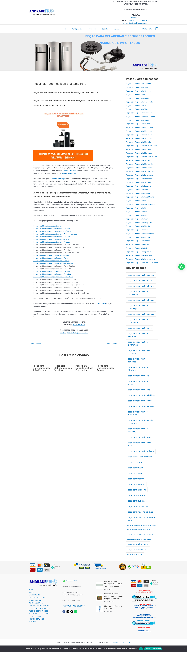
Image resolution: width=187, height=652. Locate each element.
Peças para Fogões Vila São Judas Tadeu (141, 146)
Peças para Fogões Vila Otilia (137, 248)
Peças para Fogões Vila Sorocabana (139, 113)
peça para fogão (135, 468)
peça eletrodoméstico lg (139, 390)
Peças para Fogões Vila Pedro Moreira (140, 233)
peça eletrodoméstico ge (139, 376)
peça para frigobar (136, 484)
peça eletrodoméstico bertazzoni (138, 293)
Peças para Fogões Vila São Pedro (139, 135)
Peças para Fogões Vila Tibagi (137, 109)
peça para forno (135, 473)
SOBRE (31, 592)
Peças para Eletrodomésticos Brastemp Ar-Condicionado (55, 234)
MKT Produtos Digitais (122, 642)
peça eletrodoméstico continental (138, 321)
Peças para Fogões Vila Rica (136, 208)
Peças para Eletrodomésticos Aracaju (105, 368)
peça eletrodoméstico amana (141, 275)
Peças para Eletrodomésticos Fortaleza (63, 368)
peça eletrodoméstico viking (141, 451)
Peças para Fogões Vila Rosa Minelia (140, 197)
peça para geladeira (137, 490)
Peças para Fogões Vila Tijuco (137, 106)
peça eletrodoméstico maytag (141, 406)
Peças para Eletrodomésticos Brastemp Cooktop (51, 261)
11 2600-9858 (132, 20)
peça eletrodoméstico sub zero (140, 444)
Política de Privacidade (153, 649)
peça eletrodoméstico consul (141, 314)
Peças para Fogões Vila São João (138, 160)
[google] (72, 611)
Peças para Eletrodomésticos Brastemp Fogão (51, 255)
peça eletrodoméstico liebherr (141, 395)
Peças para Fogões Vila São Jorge (139, 153)
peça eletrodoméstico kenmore (138, 382)
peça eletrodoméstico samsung (138, 430)
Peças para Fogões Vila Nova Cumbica (140, 259)
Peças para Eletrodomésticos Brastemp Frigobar (51, 242)
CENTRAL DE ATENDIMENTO (73, 606)
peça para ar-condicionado (140, 457)
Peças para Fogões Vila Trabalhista (139, 102)
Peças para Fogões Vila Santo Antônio (140, 171)
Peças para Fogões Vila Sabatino (138, 186)
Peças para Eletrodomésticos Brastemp (48, 226)
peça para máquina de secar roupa (139, 539)
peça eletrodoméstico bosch (141, 300)
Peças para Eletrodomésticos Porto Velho (84, 368)
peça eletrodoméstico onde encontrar (140, 421)
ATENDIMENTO (34, 595)
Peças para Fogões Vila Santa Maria (139, 175)
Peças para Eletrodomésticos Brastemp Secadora (52, 274)
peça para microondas (138, 506)
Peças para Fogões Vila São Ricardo (139, 127)
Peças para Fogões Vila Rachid (137, 219)
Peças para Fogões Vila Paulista (138, 237)
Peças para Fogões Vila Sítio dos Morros (141, 116)
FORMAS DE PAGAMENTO (38, 606)
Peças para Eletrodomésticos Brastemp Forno (50, 258)
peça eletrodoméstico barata (141, 286)
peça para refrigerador (138, 544)
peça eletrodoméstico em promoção (139, 351)
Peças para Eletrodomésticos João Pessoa (41, 368)
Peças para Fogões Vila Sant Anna (139, 179)
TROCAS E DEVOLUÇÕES (38, 611)
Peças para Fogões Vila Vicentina (138, 91)
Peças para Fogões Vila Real (137, 215)
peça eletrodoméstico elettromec (138, 343)
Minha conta (147, 29)
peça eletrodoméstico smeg (140, 437)
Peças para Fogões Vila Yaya (137, 87)
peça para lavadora (136, 495)
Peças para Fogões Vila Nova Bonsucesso (142, 263)
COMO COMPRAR (35, 600)
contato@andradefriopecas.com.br (136, 23)
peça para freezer (136, 479)
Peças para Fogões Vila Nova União (139, 255)
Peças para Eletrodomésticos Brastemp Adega (51, 239)
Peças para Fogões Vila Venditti (138, 94)
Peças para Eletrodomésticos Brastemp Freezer (51, 237)
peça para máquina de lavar (140, 512)
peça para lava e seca (138, 501)
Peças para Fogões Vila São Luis (138, 142)
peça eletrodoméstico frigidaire (138, 368)
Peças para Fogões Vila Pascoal (138, 241)
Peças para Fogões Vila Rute (137, 190)
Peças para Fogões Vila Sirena (137, 120)
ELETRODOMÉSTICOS (37, 598)
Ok (141, 649)
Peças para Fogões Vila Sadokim (138, 182)
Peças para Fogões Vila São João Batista (141, 157)
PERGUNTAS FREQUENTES (39, 608)
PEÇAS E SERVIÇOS (36, 619)
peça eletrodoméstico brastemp (138, 307)
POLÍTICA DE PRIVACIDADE (39, 614)
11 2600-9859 (144, 20)
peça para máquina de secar (141, 534)
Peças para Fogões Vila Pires (137, 230)
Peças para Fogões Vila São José (138, 149)
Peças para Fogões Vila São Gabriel (139, 164)
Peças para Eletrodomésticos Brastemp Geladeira (52, 229)
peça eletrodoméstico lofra (140, 401)
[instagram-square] (68, 611)
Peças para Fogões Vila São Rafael (139, 131)
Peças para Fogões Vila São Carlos (139, 168)
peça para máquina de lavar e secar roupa (141, 525)
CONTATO (32, 622)
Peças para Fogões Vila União (137, 98)
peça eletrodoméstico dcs (140, 328)
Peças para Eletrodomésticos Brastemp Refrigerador (53, 231)
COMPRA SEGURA (36, 603)
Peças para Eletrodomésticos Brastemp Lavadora (52, 271)
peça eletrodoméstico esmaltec (138, 360)
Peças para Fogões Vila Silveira (138, 124)
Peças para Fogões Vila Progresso (139, 223)
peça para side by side (135, 554)
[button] (83, 29)
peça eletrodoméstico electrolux (138, 335)
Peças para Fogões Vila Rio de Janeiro (140, 204)
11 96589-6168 (136, 18)
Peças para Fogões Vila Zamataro (138, 84)
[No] (184, 649)
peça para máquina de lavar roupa (138, 529)
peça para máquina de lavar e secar (141, 518)
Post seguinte (113, 343)
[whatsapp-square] (76, 611)
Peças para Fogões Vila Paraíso (138, 244)
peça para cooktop (136, 462)
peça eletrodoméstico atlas (140, 280)
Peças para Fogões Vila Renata (137, 211)
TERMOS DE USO (35, 616)
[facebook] (64, 611)
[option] (93, 52)
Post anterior (35, 343)
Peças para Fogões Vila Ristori (137, 201)
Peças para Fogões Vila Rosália (138, 193)
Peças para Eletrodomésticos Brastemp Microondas (53, 263)
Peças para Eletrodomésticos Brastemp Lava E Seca (53, 277)
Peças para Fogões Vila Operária (138, 252)
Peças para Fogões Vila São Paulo (139, 138)
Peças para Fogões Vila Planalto (138, 226)
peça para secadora (137, 549)
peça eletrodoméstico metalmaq (138, 413)
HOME (31, 590)
